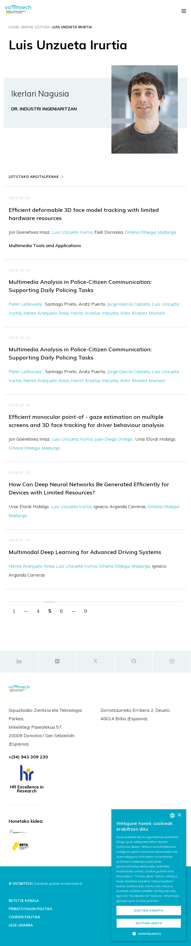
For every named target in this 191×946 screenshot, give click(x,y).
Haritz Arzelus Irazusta (94, 313)
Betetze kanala (24, 901)
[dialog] (148, 875)
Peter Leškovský (26, 304)
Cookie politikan (147, 901)
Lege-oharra (21, 925)
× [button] (179, 815)
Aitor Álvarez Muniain (142, 313)
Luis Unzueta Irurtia (72, 232)
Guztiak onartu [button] (148, 910)
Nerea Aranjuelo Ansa (46, 313)
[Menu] (184, 10)
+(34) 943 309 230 (28, 757)
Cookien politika (24, 917)
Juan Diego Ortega (114, 439)
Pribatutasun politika (30, 909)
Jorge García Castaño (128, 304)
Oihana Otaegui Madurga (150, 232)
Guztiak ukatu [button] (149, 923)
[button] (148, 933)
